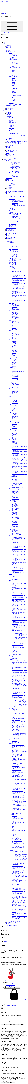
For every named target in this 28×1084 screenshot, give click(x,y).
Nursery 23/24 (12, 439)
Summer (14, 338)
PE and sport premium (11, 145)
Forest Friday (15, 741)
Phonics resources (16, 730)
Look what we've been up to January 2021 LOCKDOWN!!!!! (19, 685)
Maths (13, 84)
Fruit (13, 826)
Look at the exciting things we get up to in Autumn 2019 (21, 779)
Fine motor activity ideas (17, 738)
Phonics (11, 120)
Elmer (13, 717)
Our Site (11, 58)
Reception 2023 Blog (17, 483)
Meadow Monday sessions (18, 371)
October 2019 (15, 214)
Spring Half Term (16, 720)
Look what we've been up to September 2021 (18, 626)
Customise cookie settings (17, 1024)
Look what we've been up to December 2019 (18, 795)
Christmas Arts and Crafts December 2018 (18, 873)
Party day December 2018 (18, 875)
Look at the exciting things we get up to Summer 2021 (21, 699)
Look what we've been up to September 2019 (18, 786)
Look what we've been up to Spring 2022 (21, 635)
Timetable (14, 567)
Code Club (11, 197)
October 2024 (15, 374)
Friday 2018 (15, 221)
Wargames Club (12, 225)
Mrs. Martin (14, 399)
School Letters (9, 180)
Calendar (8, 179)
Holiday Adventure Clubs (15, 213)
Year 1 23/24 (12, 488)
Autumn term (15, 400)
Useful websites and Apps (18, 716)
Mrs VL (14, 328)
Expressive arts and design (18, 772)
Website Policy (9, 986)
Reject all (3, 1024)
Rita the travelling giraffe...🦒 (19, 271)
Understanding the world (17, 774)
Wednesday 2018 (16, 218)
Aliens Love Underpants (17, 756)
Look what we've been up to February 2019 (18, 883)
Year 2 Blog (15, 509)
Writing (11, 118)
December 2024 (15, 376)
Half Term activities (16, 833)
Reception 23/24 (13, 476)
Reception (14, 55)
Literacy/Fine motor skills (18, 749)
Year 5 (13, 64)
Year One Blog (15, 742)
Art (13, 87)
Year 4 (13, 72)
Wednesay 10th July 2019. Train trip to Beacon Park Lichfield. (19, 916)
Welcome (8, 45)
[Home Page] (11, 13)
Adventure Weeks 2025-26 (15, 76)
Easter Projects (15, 845)
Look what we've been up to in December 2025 (19, 281)
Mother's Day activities (17, 813)
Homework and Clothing (17, 712)
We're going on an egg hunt (18, 846)
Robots (13, 835)
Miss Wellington (15, 334)
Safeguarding (9, 112)
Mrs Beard (14, 428)
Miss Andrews (15, 482)
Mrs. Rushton (15, 397)
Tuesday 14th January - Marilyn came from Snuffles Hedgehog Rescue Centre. (19, 803)
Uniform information (11, 228)
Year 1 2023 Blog (16, 499)
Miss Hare (14, 332)
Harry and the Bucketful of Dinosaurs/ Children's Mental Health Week (18, 728)
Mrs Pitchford (15, 253)
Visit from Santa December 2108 (19, 876)
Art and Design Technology (15, 122)
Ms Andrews (15, 308)
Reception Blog (15, 309)
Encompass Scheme (10, 193)
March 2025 (15, 380)
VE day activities (16, 838)
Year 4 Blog (15, 343)
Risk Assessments (13, 158)
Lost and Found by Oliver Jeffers (19, 734)
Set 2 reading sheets (16, 837)
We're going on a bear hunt (18, 718)
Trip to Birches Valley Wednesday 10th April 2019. (18, 894)
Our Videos (9, 188)
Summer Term (15, 166)
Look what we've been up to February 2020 (18, 807)
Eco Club (11, 212)
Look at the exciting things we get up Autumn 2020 (21, 705)
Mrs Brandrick (15, 243)
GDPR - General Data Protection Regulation (16, 141)
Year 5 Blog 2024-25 (17, 422)
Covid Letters (12, 183)
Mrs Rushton (15, 361)
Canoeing (11, 103)
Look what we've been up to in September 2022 (19, 539)
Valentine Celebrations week (18, 809)
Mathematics (15, 750)
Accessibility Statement (11, 983)
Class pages (9, 241)
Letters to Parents (13, 157)
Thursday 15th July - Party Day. (19, 660)
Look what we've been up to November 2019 (18, 793)
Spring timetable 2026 (17, 270)
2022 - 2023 (12, 184)
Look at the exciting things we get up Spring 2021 (21, 702)
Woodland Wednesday (17, 537)
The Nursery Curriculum (17, 706)
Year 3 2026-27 (12, 260)
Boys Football (12, 224)
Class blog (14, 357)
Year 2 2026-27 (12, 258)
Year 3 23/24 (12, 510)
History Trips (18, 101)
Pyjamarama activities (17, 841)
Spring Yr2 (14, 325)
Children (5, 239)
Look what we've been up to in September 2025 (19, 273)
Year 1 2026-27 (12, 250)
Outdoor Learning (10, 51)
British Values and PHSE (15, 124)
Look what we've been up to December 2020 (18, 687)
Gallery (8, 920)
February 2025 (15, 379)
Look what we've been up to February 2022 (18, 605)
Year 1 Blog (15, 318)
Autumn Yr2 (15, 324)
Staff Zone (8, 109)
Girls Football (12, 222)
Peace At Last (15, 760)
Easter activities (15, 766)
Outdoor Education (13, 133)
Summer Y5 (15, 426)
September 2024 (15, 372)
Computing (11, 125)
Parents (5, 189)
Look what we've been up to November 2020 (18, 690)
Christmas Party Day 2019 (18, 797)
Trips (13, 57)
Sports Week (15, 824)
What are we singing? (17, 200)
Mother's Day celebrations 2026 (19, 288)
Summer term (15, 403)
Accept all (8, 1024)
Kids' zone (8, 923)
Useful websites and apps (18, 572)
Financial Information (11, 139)
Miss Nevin (14, 350)
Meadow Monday (16, 445)
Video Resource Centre (11, 925)
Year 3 (13, 71)
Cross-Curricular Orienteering (16, 104)
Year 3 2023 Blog (16, 518)
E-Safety (8, 192)
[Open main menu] (12, 26)
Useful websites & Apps (17, 459)
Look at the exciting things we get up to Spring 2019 (21, 858)
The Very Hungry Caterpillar (18, 759)
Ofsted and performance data (12, 142)
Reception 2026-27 (13, 249)
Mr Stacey (14, 432)
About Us (5, 43)
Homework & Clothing (17, 568)
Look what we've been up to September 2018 (18, 861)
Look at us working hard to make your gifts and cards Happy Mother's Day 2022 (19, 599)
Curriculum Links (13, 80)
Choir (10, 210)
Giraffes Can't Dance (17, 755)
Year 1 (13, 61)
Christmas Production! (17, 654)
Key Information (7, 111)
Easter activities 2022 (17, 593)
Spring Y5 (14, 425)
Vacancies (8, 107)
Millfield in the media (11, 105)
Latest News (9, 178)
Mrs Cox (14, 245)
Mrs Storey (14, 333)
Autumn (14, 336)
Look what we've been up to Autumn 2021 (21, 637)
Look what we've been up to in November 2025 (19, 278)
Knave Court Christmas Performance (17, 202)
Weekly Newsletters (10, 160)
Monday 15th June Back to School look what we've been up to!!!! (19, 746)
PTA (7, 234)
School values (9, 151)
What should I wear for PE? (18, 136)
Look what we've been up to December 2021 (18, 612)
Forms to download (10, 237)
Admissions (9, 113)
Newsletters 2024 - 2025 (14, 167)
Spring (13, 337)
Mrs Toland (14, 342)
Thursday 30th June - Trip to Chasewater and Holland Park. (19, 665)
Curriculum (8, 116)
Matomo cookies (8, 1057)
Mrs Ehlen (14, 267)
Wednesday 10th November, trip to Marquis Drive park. (19, 615)
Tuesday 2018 (15, 216)
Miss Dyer (14, 359)
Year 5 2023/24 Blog (17, 534)
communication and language (18, 764)
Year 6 (13, 66)
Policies (8, 146)
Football (11, 208)
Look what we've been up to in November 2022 (19, 544)
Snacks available (10, 230)
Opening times (9, 229)
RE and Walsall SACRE (11, 149)
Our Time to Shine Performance (19, 205)
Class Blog (14, 576)
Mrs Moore (14, 246)
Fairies (13, 825)
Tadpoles (14, 831)
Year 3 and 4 (15, 63)
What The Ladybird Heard (18, 754)
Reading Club (12, 209)
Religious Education (16, 86)
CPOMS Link (9, 114)
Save (13, 1082)
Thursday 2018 (15, 220)
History (13, 89)
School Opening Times (11, 150)
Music (13, 82)
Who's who (8, 47)
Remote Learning (10, 154)
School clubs (9, 195)
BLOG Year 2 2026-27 (17, 259)
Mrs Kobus (14, 362)
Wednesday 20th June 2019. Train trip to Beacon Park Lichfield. (18, 911)
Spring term (14, 401)
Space (13, 827)
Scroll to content (4, 1)
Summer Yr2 (15, 326)
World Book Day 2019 (17, 888)
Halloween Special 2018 (17, 866)
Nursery (14, 54)
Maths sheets (15, 731)
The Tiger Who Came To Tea (18, 762)
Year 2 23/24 (12, 500)
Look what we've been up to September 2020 (18, 695)
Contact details (9, 46)
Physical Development (17, 763)
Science (14, 83)
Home (4, 42)
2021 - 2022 (12, 182)
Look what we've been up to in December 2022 (19, 547)
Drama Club (12, 199)
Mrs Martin (14, 329)
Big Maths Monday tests (17, 737)
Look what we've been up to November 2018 (18, 868)
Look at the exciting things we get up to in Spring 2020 (21, 783)
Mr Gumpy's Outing (16, 839)
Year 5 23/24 (12, 529)
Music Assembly (16, 204)
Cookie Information (10, 985)
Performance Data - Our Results (16, 143)
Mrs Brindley (15, 304)
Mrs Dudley (15, 341)
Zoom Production (16, 322)
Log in (4, 927)
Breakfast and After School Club (16, 196)
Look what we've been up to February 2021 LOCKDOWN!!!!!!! (18, 682)
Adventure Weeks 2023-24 (15, 59)
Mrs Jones (14, 493)
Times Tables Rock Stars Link (13, 921)
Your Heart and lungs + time (18, 830)
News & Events (7, 159)
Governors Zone (10, 108)
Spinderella (14, 842)
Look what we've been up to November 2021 (18, 618)
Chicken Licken (15, 771)
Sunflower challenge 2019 (18, 905)
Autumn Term (15, 163)
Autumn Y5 (14, 424)
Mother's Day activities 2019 (18, 889)
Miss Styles (14, 351)
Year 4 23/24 (12, 520)
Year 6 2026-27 (12, 264)
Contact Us (6, 32)
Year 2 (13, 62)
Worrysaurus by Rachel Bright (19, 733)
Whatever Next (15, 758)
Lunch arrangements (11, 232)
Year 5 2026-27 (12, 263)
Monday (14, 217)
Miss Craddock (15, 489)
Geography (14, 88)
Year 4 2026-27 (12, 262)
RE (10, 137)
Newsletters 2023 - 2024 (14, 172)
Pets (13, 829)
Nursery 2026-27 (13, 242)
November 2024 (15, 375)
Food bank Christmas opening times (14, 191)
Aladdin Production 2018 (18, 207)
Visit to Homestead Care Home (19, 805)
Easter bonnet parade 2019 (18, 896)
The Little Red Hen (16, 770)
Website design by (10, 1005)
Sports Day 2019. (16, 918)
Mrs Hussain (15, 251)
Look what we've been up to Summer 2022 (21, 632)
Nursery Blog (15, 247)
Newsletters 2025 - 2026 (14, 162)
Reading (11, 117)
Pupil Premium (9, 147)
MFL (10, 130)
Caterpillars (14, 834)
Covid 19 (8, 155)
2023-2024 (11, 185)
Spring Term (15, 164)
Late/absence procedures (11, 233)
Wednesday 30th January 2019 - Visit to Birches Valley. (19, 881)
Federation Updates (10, 238)
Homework (14, 653)
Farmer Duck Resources (17, 735)
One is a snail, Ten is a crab (18, 843)
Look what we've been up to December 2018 (18, 870)
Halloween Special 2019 (17, 791)
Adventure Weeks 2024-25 (15, 67)
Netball (10, 226)
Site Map (5, 980)
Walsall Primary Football (12, 922)
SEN (7, 153)
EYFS (10, 53)
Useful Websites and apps (18, 647)
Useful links (9, 235)
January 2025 (15, 378)
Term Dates (9, 187)
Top (2, 1008)
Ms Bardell (14, 307)
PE (10, 134)
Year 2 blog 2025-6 (16, 321)
